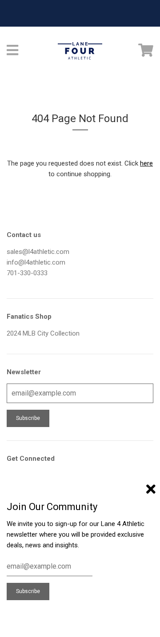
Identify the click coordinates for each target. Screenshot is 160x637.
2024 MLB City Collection (43, 333)
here (146, 163)
